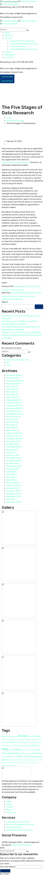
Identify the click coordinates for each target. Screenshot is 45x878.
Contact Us (9, 57)
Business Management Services (20, 824)
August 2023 (13, 383)
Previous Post (8, 286)
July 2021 (11, 452)
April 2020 (11, 480)
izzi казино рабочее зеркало (21, 745)
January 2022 (13, 436)
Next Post (6, 293)
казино (5, 760)
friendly (11, 742)
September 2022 (14, 414)
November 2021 (13, 441)
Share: (4, 283)
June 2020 (12, 474)
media (16, 749)
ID (8, 362)
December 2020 (14, 458)
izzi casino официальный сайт (25, 742)
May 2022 (11, 425)
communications (14, 739)
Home (8, 118)
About (9, 804)
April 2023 (12, 394)
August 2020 (12, 469)
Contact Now (7, 77)
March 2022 (12, 430)
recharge (28, 753)
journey (34, 745)
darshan (21, 739)
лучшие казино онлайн (15, 762)
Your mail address (7, 867)
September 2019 (14, 496)
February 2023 (14, 400)
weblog (33, 756)
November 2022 (14, 408)
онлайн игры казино (29, 762)
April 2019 (11, 499)
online (4, 753)
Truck (27, 756)
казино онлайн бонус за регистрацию (21, 760)
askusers (15, 736)
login (39, 745)
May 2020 (11, 477)
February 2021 (13, 455)
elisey (39, 739)
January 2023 (13, 403)
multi (31, 750)
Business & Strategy (15, 120)
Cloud (36, 736)
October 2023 (13, 378)
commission (5, 739)
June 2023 (12, 389)
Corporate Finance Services (18, 822)
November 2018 (13, 502)
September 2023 (14, 381)
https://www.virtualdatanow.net (16, 162)
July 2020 (11, 472)
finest (6, 742)
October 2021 (13, 444)
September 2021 (14, 447)
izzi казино (37, 742)
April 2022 (12, 428)
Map (5, 749)
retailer (4, 756)
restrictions (37, 753)
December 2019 (13, 491)
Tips (8, 365)
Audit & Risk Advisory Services (19, 830)
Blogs (8, 810)
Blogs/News (10, 55)
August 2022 (13, 417)
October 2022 (13, 411)
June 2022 (12, 422)
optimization (13, 753)
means (11, 750)
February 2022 (14, 433)
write (39, 756)
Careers (9, 807)
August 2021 (12, 450)
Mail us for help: (7, 13)
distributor (28, 739)
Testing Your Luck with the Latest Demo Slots (21, 332)
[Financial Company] (9, 1)
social (9, 756)
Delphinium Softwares (21, 845)
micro (27, 750)
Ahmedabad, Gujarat (9, 17)
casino (31, 736)
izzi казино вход (7, 745)
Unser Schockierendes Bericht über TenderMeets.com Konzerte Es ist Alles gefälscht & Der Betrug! (21, 296)
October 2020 (13, 463)
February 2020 (13, 485)
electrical (34, 739)
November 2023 (14, 375)
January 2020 (13, 488)
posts (22, 753)
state (14, 756)
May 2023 (11, 392)
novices (36, 749)
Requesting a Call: (8, 7)
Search (5, 302)
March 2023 (12, 397)
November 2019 (13, 494)
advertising (7, 736)
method (23, 750)
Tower (19, 756)
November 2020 (13, 461)
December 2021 (14, 439)
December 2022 (14, 406)
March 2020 (12, 483)
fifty (3, 742)
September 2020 (14, 466)
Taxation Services (14, 827)
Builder (23, 736)
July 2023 (12, 386)
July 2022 (12, 419)
